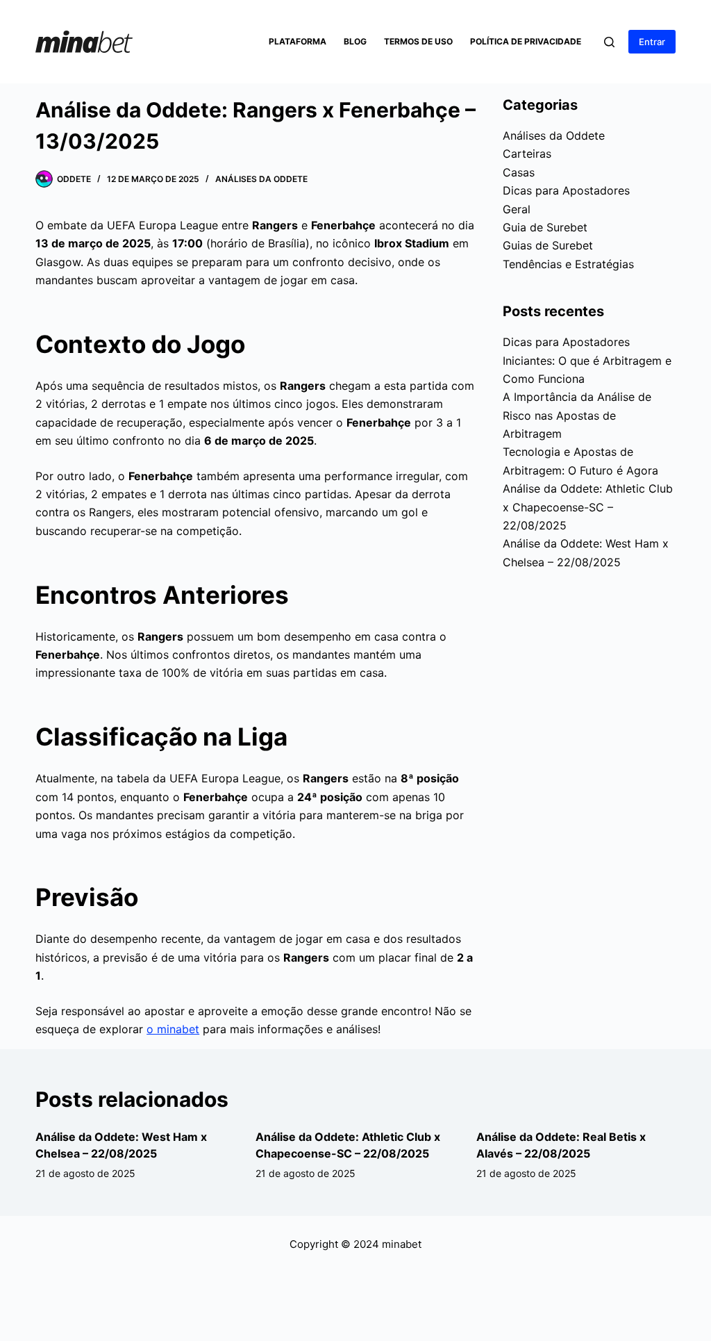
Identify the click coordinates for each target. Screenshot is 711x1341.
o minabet (173, 1029)
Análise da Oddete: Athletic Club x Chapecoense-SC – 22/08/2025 (588, 507)
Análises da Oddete (261, 179)
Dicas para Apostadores (566, 190)
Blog (355, 41)
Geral (516, 209)
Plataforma (297, 41)
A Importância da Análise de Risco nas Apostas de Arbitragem (577, 415)
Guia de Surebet (545, 227)
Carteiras (527, 154)
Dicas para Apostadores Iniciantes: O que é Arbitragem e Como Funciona (587, 360)
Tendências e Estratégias (568, 264)
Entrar (652, 41)
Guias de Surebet (548, 245)
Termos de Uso (418, 41)
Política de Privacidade (525, 41)
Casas (519, 172)
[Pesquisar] (609, 42)
